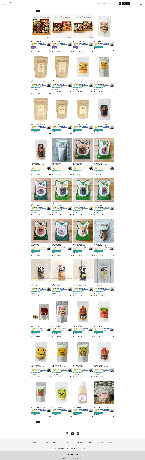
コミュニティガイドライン (87, 448)
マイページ (35, 442)
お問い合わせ (80, 442)
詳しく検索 (126, 3)
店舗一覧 (91, 442)
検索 (120, 3)
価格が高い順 (50, 11)
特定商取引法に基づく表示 (63, 448)
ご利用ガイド (56, 442)
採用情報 (110, 442)
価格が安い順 (43, 11)
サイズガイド (68, 442)
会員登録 (45, 442)
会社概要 (100, 442)
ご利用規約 (54, 448)
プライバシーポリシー (76, 448)
